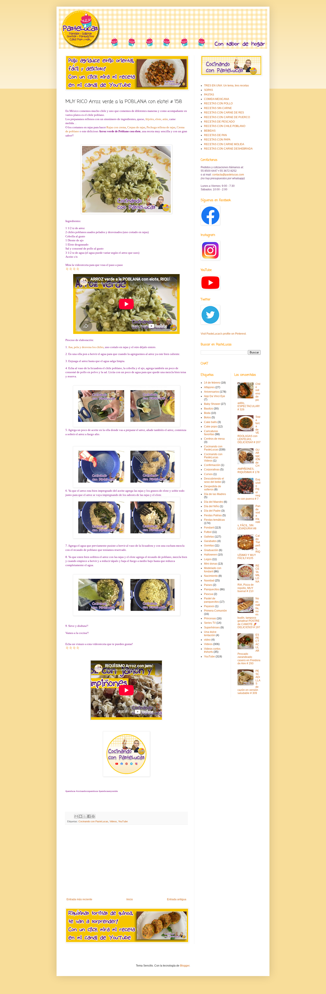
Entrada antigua (176, 899)
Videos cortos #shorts (212, 650)
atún (165, 119)
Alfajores (209, 387)
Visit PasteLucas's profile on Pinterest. (223, 333)
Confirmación (212, 465)
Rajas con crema (116, 127)
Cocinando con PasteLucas (93, 821)
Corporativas (212, 469)
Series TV (210, 622)
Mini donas (210, 563)
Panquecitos (211, 589)
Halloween (210, 554)
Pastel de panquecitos (211, 600)
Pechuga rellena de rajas (161, 127)
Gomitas (209, 545)
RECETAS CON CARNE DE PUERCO (227, 117)
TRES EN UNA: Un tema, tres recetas (226, 85)
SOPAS (208, 90)
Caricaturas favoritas (211, 433)
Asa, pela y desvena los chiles (86, 347)
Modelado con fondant (212, 570)
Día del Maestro (213, 501)
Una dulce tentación (210, 633)
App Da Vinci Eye (214, 396)
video (207, 639)
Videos (113, 821)
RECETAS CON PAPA (217, 139)
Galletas (209, 536)
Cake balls (210, 422)
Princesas (210, 618)
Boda (207, 413)
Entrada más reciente (79, 899)
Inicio (129, 899)
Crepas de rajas (136, 127)
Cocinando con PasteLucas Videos (213, 457)
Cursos (208, 474)
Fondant (209, 527)
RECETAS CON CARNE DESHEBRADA (228, 148)
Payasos (209, 606)
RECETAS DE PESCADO (219, 121)
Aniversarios (211, 391)
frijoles (149, 119)
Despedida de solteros (212, 488)
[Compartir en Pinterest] (93, 816)
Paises (208, 585)
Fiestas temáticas (214, 519)
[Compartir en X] (84, 816)
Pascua (208, 594)
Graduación (211, 550)
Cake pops (210, 426)
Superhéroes (212, 627)
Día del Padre (212, 510)
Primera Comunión (215, 610)
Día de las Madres (215, 494)
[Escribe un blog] (80, 816)
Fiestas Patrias (213, 515)
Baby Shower (212, 403)
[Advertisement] (126, 861)
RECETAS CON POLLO (218, 103)
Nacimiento (211, 575)
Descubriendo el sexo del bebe (214, 480)
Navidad (209, 580)
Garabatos (210, 541)
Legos (208, 559)
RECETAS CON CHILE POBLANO (224, 126)
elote (158, 119)
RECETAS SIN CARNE (218, 108)
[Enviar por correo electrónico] (76, 816)
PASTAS (209, 94)
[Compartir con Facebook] (89, 816)
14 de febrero (212, 382)
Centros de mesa (214, 438)
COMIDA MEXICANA (216, 99)
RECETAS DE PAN (215, 135)
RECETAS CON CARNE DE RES (224, 112)
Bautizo (208, 408)
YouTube (123, 821)
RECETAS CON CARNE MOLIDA (224, 144)
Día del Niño (211, 506)
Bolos (207, 417)
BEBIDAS (210, 130)
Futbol (208, 532)
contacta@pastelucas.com (228, 174)
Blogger (184, 965)
